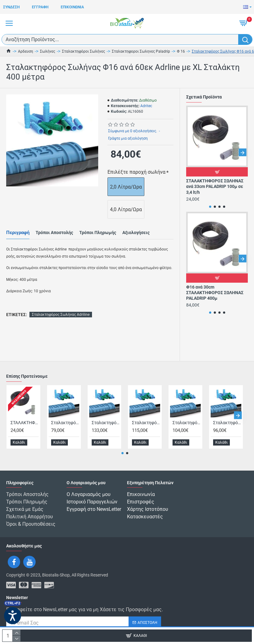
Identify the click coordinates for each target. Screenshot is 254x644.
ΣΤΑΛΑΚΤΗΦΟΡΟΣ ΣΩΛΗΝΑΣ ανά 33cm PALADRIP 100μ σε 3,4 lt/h (214, 186)
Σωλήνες (47, 51)
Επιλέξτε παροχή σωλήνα (136, 172)
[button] (191, 152)
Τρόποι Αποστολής (54, 232)
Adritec (146, 106)
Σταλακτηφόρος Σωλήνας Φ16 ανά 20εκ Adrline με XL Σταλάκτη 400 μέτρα (146, 422)
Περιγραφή (17, 232)
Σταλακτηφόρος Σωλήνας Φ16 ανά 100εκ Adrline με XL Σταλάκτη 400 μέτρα (65, 422)
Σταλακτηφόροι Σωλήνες (83, 51)
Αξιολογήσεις (136, 232)
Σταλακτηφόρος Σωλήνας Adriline (61, 314)
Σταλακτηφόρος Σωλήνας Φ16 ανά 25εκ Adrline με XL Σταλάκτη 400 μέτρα (187, 422)
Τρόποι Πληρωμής (97, 232)
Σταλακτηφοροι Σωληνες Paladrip (141, 51)
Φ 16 (181, 51)
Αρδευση (25, 51)
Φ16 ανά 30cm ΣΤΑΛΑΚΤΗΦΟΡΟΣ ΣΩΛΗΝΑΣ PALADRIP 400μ (214, 293)
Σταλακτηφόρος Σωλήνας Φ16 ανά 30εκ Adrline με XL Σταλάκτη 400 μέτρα (227, 422)
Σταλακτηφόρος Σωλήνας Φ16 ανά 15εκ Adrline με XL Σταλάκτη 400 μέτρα (106, 422)
